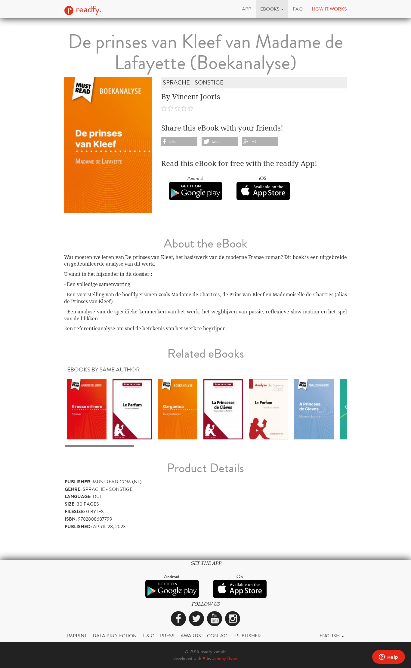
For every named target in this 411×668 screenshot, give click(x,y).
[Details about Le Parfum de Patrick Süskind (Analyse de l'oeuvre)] (268, 409)
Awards (191, 635)
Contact (218, 635)
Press (167, 635)
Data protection (115, 635)
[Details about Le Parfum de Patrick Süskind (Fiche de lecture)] (132, 409)
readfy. (88, 9)
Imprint (77, 635)
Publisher (248, 635)
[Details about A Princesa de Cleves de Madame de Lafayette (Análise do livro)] (314, 409)
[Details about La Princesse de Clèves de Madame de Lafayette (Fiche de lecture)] (223, 409)
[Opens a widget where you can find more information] (388, 657)
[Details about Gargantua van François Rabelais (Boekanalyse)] (177, 409)
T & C (148, 635)
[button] (272, 9)
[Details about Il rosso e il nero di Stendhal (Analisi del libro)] (87, 409)
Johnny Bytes (225, 658)
